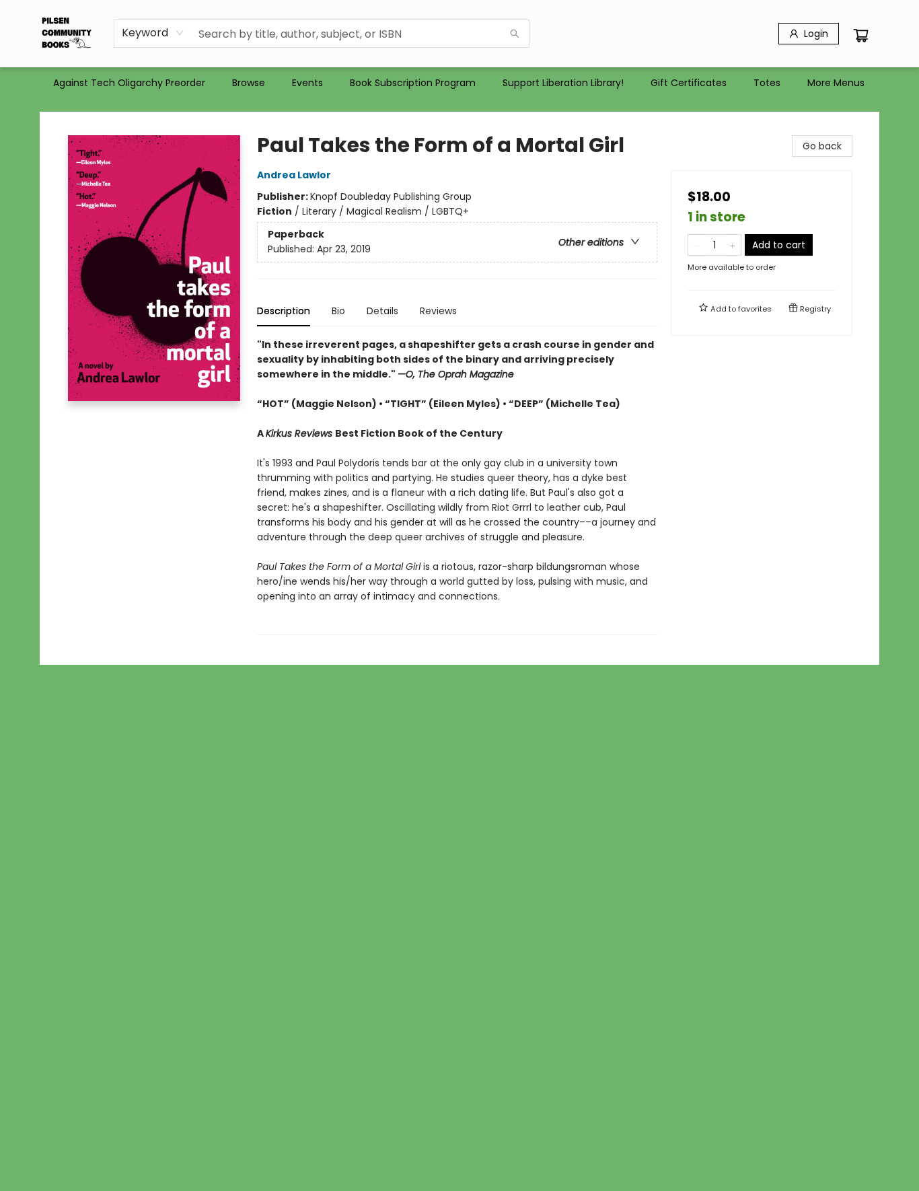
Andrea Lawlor (294, 175)
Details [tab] (382, 311)
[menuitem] (129, 82)
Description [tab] (283, 311)
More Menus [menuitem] (836, 82)
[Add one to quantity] (732, 245)
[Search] (514, 33)
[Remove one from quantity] (696, 245)
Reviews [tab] (438, 311)
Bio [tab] (338, 311)
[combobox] (153, 33)
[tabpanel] (457, 486)
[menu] (459, 82)
